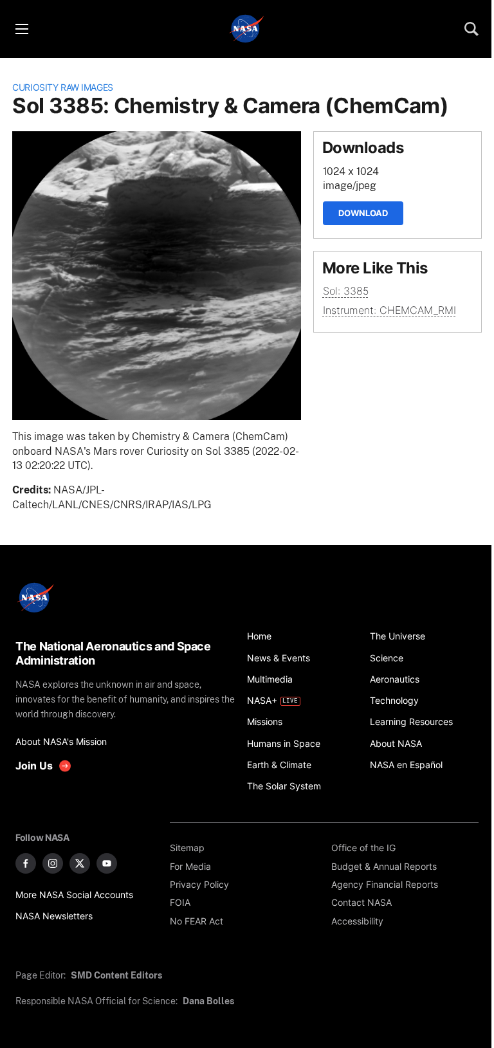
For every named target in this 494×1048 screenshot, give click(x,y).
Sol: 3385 (346, 291)
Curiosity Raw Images (62, 87)
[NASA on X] (79, 863)
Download (363, 213)
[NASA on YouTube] (106, 863)
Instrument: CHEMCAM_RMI (389, 310)
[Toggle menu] (21, 29)
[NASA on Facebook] (25, 863)
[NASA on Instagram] (52, 863)
